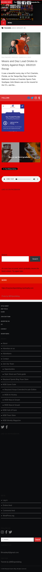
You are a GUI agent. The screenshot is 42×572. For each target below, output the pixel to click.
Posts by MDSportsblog (11, 296)
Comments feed (9, 510)
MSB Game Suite (9, 384)
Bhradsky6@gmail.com (10, 552)
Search (4, 255)
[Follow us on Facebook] (28, 98)
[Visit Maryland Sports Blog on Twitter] (2, 428)
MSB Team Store (9, 415)
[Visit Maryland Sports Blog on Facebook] (7, 428)
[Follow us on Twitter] (32, 98)
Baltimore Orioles (10, 57)
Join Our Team (5, 316)
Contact (4, 329)
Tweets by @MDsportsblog (11, 562)
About (5, 343)
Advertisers (5, 333)
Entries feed (7, 505)
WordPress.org (8, 516)
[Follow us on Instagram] (35, 98)
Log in (5, 500)
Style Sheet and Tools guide (5, 309)
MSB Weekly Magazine (12, 420)
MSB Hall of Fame (10, 410)
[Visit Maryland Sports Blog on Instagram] (2, 533)
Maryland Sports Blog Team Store (15, 379)
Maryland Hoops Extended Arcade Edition (20, 389)
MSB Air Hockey (10, 395)
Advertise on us (9, 348)
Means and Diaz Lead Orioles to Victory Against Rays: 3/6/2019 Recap (19, 65)
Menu (10, 23)
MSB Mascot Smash (12, 400)
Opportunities (9, 369)
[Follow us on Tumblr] (39, 98)
